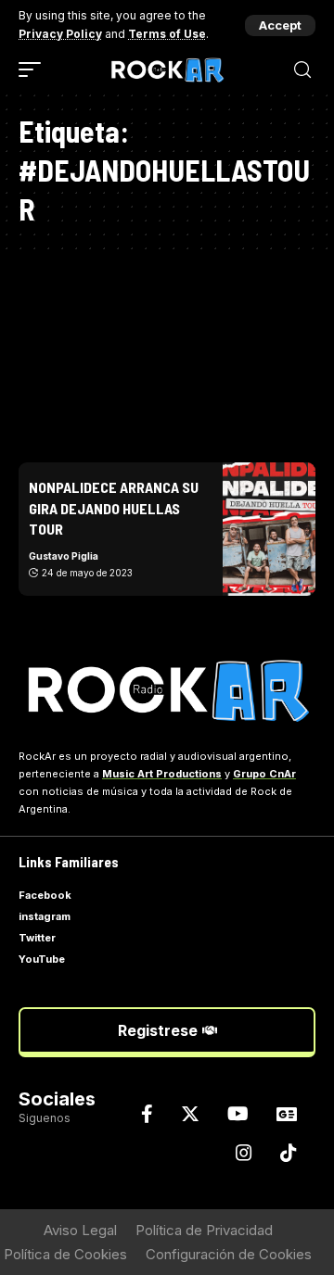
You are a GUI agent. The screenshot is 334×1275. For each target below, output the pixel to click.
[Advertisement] (167, 347)
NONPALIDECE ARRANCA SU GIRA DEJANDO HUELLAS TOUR (114, 507)
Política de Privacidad (204, 1230)
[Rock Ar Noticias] (167, 70)
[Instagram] (244, 1152)
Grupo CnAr (264, 773)
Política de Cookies (65, 1254)
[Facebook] (147, 1113)
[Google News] (287, 1113)
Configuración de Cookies (229, 1254)
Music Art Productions (162, 773)
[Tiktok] (288, 1152)
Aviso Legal (80, 1230)
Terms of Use (167, 34)
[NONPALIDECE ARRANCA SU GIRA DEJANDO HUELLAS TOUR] (269, 529)
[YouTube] (238, 1113)
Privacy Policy (60, 34)
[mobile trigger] (34, 69)
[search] (302, 70)
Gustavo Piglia (63, 556)
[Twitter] (190, 1113)
